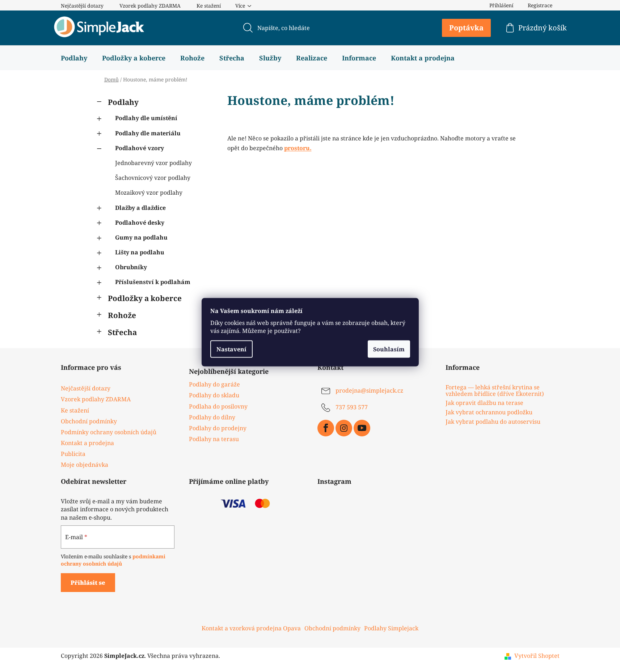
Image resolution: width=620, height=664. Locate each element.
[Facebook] (325, 428)
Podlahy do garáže (214, 384)
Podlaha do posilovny (218, 406)
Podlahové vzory (139, 148)
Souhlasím (389, 349)
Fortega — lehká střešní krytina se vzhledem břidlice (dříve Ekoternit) (495, 390)
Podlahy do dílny (212, 417)
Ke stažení (209, 5)
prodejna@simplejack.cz (369, 391)
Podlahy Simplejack (391, 628)
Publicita (73, 454)
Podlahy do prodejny (217, 428)
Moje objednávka (84, 465)
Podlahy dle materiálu (148, 133)
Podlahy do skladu (214, 395)
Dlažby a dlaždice (140, 208)
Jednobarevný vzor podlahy (153, 163)
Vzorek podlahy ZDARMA (150, 5)
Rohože (122, 315)
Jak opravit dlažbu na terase (484, 403)
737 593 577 (352, 407)
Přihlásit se (88, 583)
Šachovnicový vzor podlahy (152, 178)
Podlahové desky (139, 223)
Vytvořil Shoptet (537, 656)
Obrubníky (131, 267)
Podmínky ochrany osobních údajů (108, 432)
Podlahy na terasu (214, 439)
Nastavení (231, 349)
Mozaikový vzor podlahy (148, 192)
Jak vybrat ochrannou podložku (489, 412)
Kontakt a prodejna (87, 443)
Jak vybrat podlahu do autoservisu (493, 422)
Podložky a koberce (145, 298)
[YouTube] (362, 428)
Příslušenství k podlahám (152, 282)
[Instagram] (344, 428)
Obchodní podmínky (89, 421)
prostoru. (298, 148)
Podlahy (123, 102)
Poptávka (466, 28)
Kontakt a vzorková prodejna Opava (251, 628)
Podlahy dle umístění (146, 118)
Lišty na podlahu (139, 252)
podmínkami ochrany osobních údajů (113, 560)
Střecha (122, 332)
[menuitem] (74, 58)
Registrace (540, 5)
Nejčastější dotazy (82, 5)
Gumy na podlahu (141, 237)
